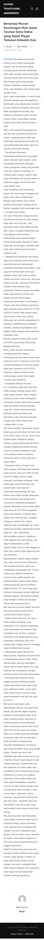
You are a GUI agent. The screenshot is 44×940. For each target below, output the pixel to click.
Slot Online (22, 46)
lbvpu (9, 46)
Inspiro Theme (16, 934)
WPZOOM (29, 934)
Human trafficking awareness (12, 9)
